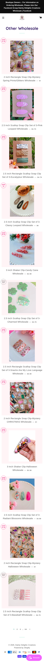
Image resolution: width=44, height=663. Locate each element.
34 (26, 629)
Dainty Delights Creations (25, 645)
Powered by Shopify (22, 648)
